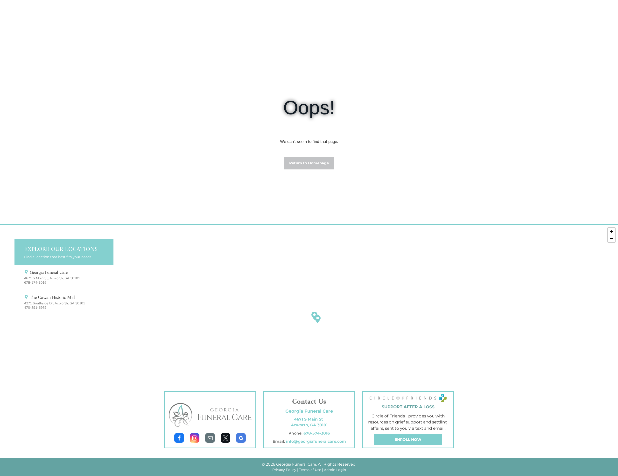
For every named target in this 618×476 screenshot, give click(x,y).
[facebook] (179, 438)
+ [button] (611, 231)
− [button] (611, 238)
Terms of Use (310, 470)
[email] (210, 438)
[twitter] (225, 438)
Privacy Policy (284, 470)
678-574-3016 (316, 433)
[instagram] (194, 438)
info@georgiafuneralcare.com (316, 441)
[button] (63, 277)
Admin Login (335, 470)
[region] (309, 321)
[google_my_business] (241, 438)
